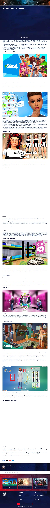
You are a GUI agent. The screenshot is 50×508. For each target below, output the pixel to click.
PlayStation (20, 499)
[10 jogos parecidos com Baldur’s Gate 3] (40, 482)
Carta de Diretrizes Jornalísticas (39, 495)
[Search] (47, 2)
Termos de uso (36, 499)
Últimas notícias (12, 2)
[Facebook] (3, 460)
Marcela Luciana (10, 465)
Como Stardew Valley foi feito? (8, 487)
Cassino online (37, 2)
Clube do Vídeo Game (27, 455)
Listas (17, 2)
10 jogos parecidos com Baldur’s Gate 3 (40, 487)
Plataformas (31, 2)
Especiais (23, 2)
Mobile (20, 495)
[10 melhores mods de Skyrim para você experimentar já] (25, 482)
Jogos (27, 2)
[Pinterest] (10, 460)
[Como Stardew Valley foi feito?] (9, 482)
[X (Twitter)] (7, 460)
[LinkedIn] (13, 460)
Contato (35, 498)
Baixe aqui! (4, 118)
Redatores (35, 496)
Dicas (20, 2)
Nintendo (20, 496)
